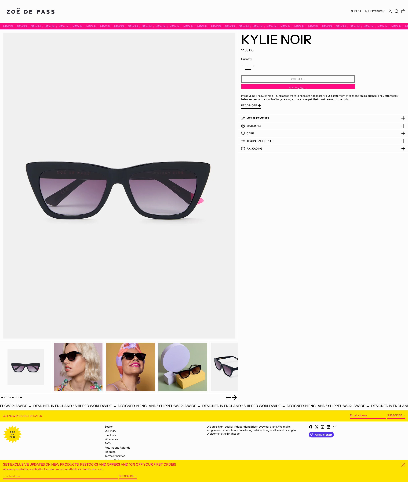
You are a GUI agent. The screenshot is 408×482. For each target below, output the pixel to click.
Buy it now (296, 88)
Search (109, 426)
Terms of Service (115, 456)
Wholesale (111, 439)
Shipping (110, 451)
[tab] (2, 397)
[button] (396, 11)
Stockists (110, 435)
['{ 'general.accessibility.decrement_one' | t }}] (242, 66)
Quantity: (246, 59)
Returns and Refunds (117, 447)
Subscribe (394, 415)
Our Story (110, 430)
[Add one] (253, 66)
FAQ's (108, 443)
